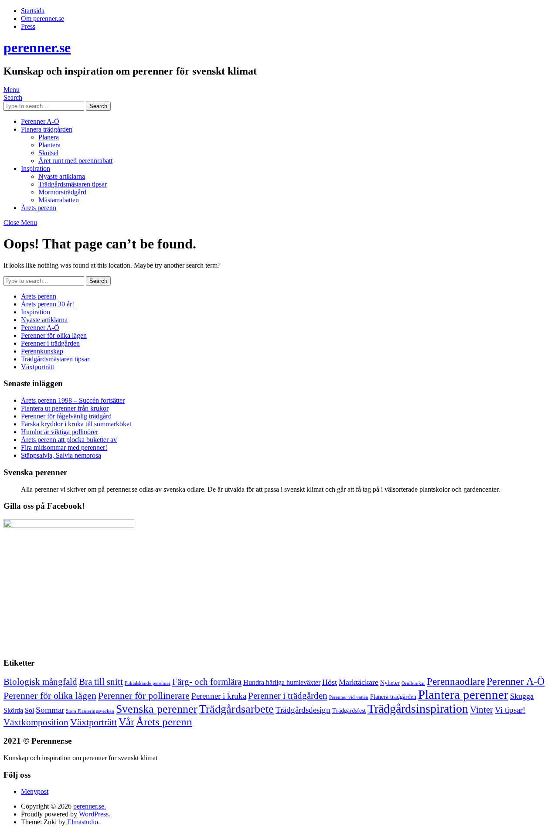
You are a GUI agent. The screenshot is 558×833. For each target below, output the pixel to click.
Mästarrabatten (58, 200)
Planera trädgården (46, 129)
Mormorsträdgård (62, 192)
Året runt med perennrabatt (75, 160)
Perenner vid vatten (348, 697)
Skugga (522, 696)
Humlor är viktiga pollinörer (59, 431)
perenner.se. (89, 806)
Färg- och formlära (207, 682)
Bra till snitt (101, 682)
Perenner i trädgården (50, 343)
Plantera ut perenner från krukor (65, 408)
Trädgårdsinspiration (417, 708)
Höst (329, 682)
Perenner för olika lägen (54, 335)
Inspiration (35, 168)
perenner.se (37, 47)
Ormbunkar (413, 683)
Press (28, 26)
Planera (48, 137)
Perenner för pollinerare (144, 695)
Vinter (481, 709)
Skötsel (48, 152)
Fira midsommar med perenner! (64, 447)
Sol (29, 710)
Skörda (13, 710)
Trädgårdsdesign (303, 709)
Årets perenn (38, 207)
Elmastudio (82, 822)
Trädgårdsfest (349, 710)
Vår (126, 722)
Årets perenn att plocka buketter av (69, 439)
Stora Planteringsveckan (90, 711)
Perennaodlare (456, 681)
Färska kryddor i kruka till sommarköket (76, 424)
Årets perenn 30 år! (47, 304)
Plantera (49, 145)
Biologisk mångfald (40, 682)
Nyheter (390, 683)
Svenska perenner (156, 709)
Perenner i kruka (218, 695)
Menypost (34, 791)
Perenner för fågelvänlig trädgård (66, 416)
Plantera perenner (463, 694)
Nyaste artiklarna (61, 176)
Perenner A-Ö (40, 121)
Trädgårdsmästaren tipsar (72, 184)
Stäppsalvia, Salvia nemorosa (61, 455)
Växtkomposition (35, 722)
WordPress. (94, 814)
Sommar (50, 709)
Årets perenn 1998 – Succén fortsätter (73, 400)
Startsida (32, 10)
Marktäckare (358, 682)
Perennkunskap (42, 351)
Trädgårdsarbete (236, 708)
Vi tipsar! (510, 709)
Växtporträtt (37, 367)
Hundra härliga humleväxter (281, 682)
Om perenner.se (42, 18)
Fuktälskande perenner (147, 683)
